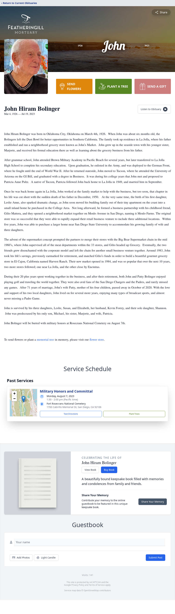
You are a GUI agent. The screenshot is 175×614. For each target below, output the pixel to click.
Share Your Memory (152, 501)
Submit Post (155, 557)
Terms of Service (97, 584)
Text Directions (71, 413)
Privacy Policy (77, 584)
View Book (90, 469)
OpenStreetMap (91, 590)
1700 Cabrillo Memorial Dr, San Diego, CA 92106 (74, 407)
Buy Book (109, 469)
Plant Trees (134, 413)
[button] (23, 399)
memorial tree (45, 339)
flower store (97, 339)
